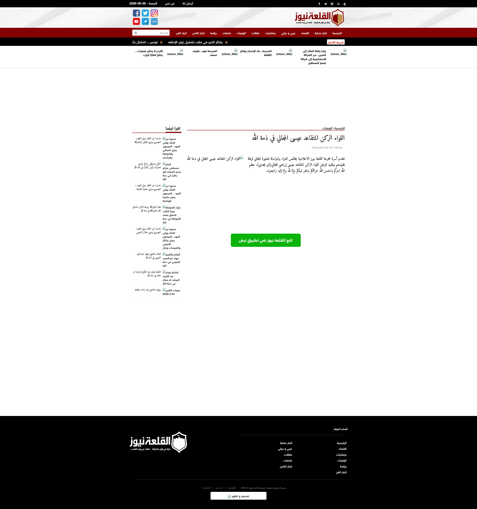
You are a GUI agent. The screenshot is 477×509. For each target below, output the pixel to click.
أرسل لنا (188, 2)
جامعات (226, 32)
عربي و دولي (288, 32)
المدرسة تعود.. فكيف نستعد (204, 52)
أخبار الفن (181, 32)
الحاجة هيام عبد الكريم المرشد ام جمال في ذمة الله (147, 274)
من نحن (170, 2)
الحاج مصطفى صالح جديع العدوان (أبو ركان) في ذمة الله (147, 165)
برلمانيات (270, 32)
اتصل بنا (206, 487)
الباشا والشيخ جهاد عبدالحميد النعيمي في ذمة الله (149, 256)
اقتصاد (305, 32)
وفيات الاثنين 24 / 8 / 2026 (148, 290)
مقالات (255, 32)
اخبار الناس (198, 32)
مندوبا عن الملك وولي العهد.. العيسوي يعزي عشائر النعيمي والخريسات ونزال (148, 232)
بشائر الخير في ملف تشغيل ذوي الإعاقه (208, 42)
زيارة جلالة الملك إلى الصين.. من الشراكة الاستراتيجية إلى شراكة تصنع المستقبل (313, 56)
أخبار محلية (321, 32)
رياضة (213, 32)
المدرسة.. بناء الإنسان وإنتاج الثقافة (256, 52)
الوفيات (241, 32)
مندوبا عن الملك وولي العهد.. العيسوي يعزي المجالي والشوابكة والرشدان (148, 142)
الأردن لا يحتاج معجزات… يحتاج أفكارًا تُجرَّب (149, 52)
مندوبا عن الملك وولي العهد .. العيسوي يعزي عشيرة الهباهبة (148, 187)
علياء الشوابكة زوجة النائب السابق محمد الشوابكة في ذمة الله (146, 209)
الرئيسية (337, 32)
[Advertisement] (238, 94)
